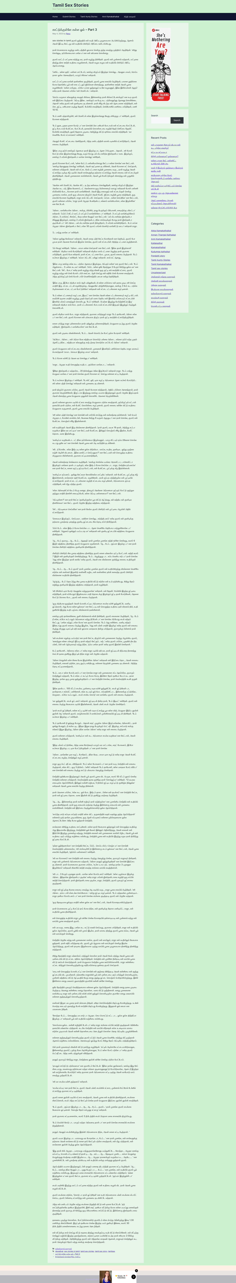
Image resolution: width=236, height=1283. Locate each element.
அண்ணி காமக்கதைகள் (161, 281)
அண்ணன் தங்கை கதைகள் (163, 277)
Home (55, 16)
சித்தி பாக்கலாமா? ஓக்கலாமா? (164, 156)
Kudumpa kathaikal (160, 251)
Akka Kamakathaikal (161, 230)
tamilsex (111, 1251)
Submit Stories (69, 16)
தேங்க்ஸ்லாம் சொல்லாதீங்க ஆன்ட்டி (68, 1257)
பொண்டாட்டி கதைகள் (160, 306)
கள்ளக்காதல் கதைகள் (63, 1249)
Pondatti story (158, 256)
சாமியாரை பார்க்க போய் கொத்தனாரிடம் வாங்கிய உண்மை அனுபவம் (165, 178)
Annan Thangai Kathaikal (163, 235)
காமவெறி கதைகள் (159, 298)
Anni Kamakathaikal (110, 16)
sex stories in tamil (72, 1251)
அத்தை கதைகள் (158, 285)
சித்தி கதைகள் (130, 16)
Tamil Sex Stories (70, 5)
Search (154, 115)
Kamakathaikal (158, 247)
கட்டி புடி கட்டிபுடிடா (159, 152)
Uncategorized (158, 272)
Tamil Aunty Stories (88, 16)
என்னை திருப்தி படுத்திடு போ (164, 207)
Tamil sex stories (159, 268)
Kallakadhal (156, 243)
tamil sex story (101, 1251)
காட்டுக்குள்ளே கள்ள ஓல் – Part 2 (67, 1254)
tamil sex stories (87, 1251)
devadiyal (59, 1251)
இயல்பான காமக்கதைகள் (162, 289)
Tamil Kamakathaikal (161, 264)
